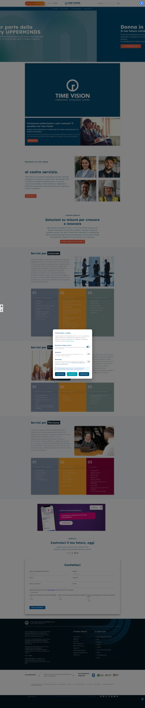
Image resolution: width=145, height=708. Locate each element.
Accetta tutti (84, 374)
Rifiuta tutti (60, 374)
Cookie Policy (70, 341)
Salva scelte (72, 374)
